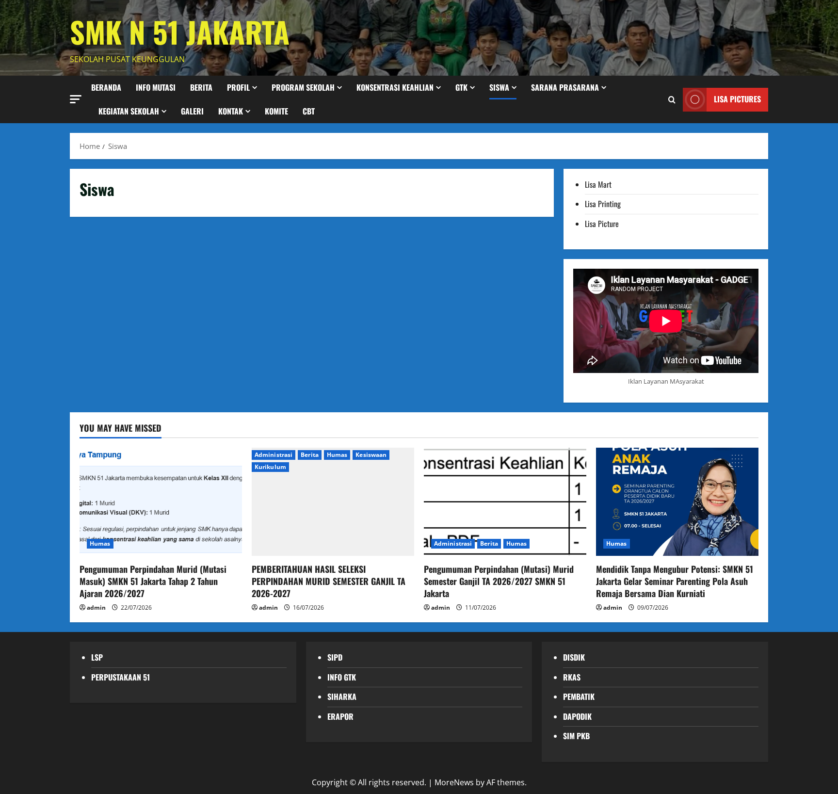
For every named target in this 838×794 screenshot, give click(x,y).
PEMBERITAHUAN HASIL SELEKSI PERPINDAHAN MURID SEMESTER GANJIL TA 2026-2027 (328, 581)
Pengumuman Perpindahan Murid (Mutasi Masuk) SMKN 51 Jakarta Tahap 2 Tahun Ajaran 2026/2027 (153, 581)
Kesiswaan (371, 455)
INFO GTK (341, 677)
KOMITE (276, 111)
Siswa (499, 87)
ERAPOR (340, 716)
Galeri (192, 111)
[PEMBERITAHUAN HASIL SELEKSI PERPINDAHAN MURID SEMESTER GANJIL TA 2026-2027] (333, 502)
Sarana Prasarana (565, 87)
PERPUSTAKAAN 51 (120, 677)
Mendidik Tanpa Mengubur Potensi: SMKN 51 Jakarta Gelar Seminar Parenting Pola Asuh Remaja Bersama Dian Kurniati (674, 581)
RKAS (571, 677)
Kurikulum (270, 467)
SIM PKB (576, 736)
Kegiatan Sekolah (128, 111)
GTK (461, 87)
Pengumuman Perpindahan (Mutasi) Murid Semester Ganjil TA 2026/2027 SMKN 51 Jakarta (499, 581)
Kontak (230, 111)
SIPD (334, 657)
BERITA (201, 87)
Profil (238, 87)
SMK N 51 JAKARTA (180, 31)
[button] (75, 99)
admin (96, 607)
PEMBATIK (579, 696)
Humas (100, 543)
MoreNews (454, 782)
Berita (310, 455)
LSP (97, 657)
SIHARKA (341, 696)
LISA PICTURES (737, 99)
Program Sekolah (303, 87)
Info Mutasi (156, 87)
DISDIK (574, 657)
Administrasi (273, 455)
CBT (309, 111)
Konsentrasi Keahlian (395, 87)
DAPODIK (577, 716)
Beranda (106, 87)
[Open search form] (672, 99)
